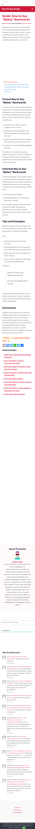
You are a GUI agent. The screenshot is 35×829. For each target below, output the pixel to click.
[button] (32, 9)
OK (23, 827)
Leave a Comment (26, 23)
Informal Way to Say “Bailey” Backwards (16, 87)
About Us (17, 807)
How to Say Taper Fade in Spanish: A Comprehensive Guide (19, 782)
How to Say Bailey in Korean (13, 379)
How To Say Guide (11, 9)
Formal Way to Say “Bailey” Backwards (16, 84)
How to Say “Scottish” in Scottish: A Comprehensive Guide (16, 720)
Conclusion (7, 91)
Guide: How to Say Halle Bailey (14, 394)
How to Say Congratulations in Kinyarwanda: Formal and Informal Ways (19, 708)
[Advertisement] (17, 61)
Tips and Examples (10, 89)
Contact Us (17, 810)
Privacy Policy (17, 812)
